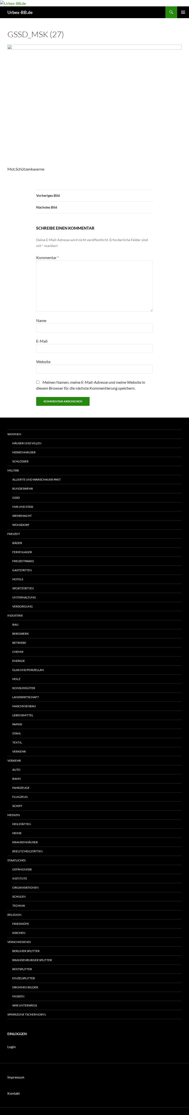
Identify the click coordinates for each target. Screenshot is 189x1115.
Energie (18, 661)
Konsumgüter (23, 688)
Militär (13, 470)
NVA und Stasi (22, 506)
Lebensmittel (22, 715)
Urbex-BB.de (20, 12)
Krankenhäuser (25, 842)
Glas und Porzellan (28, 670)
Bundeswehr (22, 488)
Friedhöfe (20, 924)
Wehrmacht (22, 516)
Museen (18, 996)
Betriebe (19, 642)
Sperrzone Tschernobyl (26, 1014)
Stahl (16, 733)
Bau (15, 624)
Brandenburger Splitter (32, 960)
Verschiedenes (19, 942)
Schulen (19, 896)
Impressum (15, 1077)
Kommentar (47, 257)
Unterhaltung (24, 597)
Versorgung (22, 606)
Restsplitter (22, 969)
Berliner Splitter (26, 951)
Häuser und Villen (26, 443)
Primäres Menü (183, 12)
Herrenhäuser (24, 452)
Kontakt (13, 1093)
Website (43, 361)
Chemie (18, 652)
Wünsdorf (21, 525)
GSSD (16, 497)
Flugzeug (20, 797)
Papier (17, 724)
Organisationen (25, 887)
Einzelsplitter (23, 978)
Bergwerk (20, 633)
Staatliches (16, 860)
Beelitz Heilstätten (27, 851)
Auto (16, 769)
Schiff (17, 806)
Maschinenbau (24, 706)
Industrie (15, 615)
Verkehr (19, 751)
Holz (16, 679)
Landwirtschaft (25, 697)
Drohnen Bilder (25, 987)
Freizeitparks (23, 561)
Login (11, 1047)
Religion (14, 915)
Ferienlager (22, 552)
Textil (17, 742)
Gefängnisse (22, 869)
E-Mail (41, 341)
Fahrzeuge (21, 788)
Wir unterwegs (24, 1005)
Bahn (16, 778)
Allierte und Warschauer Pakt (36, 479)
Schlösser (20, 461)
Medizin (13, 815)
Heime (17, 833)
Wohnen (14, 434)
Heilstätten (21, 824)
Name (41, 320)
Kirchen (18, 933)
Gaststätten (22, 570)
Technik (18, 905)
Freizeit (13, 534)
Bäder (17, 543)
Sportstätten (23, 588)
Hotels (17, 579)
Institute (19, 878)
